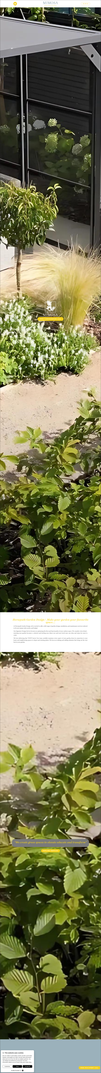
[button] (15, 3)
